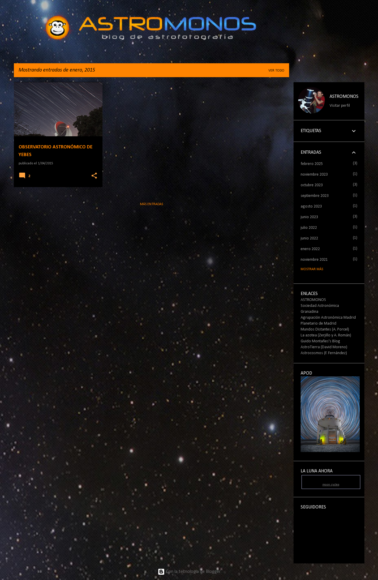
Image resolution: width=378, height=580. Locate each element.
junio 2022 (309, 238)
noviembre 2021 (314, 259)
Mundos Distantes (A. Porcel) (325, 329)
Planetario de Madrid (318, 323)
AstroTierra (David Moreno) (324, 347)
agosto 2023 (311, 206)
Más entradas (151, 204)
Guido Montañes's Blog (320, 341)
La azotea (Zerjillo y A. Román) (326, 335)
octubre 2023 (312, 185)
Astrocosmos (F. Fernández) (324, 353)
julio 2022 (309, 228)
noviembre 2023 (314, 174)
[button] (94, 176)
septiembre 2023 (315, 196)
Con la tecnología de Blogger (193, 571)
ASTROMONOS (344, 96)
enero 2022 (310, 249)
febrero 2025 (312, 164)
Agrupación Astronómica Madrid (328, 317)
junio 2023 (309, 217)
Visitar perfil (340, 105)
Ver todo (276, 70)
